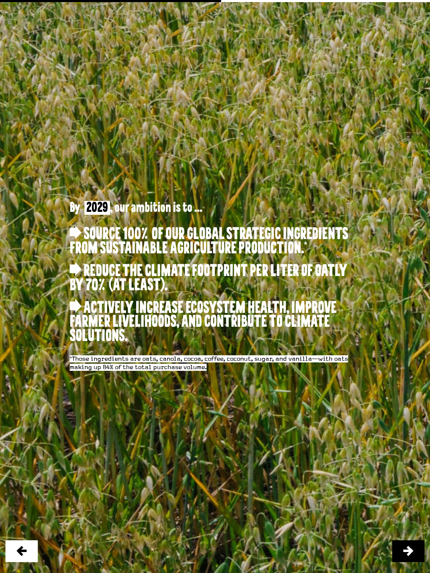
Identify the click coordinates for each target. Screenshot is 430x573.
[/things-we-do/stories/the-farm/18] (21, 551)
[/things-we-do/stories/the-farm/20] (408, 551)
